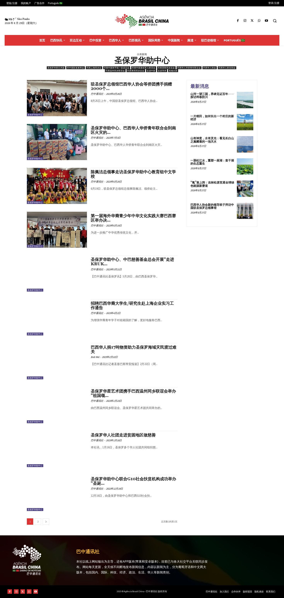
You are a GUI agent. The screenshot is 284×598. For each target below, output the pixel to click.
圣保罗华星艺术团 (56, 68)
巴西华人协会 (209, 68)
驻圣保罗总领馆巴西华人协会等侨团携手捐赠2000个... (131, 86)
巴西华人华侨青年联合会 (189, 68)
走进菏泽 (162, 70)
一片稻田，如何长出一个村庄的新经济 (212, 117)
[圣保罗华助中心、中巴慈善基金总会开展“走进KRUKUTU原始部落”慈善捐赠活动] (57, 273)
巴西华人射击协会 (227, 68)
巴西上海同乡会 (94, 68)
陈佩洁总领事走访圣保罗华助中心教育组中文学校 (133, 174)
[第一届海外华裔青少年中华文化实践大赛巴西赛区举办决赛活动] (57, 230)
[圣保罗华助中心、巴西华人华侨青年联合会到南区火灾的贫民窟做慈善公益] (57, 142)
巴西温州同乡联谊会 (115, 70)
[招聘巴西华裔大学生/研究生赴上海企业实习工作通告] (57, 317)
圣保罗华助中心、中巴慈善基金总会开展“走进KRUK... (132, 262)
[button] (274, 20)
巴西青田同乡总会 (135, 70)
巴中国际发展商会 (75, 68)
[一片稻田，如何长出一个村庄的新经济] (245, 122)
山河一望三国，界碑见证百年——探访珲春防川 (212, 95)
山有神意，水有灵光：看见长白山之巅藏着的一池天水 (212, 139)
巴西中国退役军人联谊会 (143, 68)
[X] (252, 20)
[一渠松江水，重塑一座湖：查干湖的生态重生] (245, 166)
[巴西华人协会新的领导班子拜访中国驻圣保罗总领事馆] (245, 211)
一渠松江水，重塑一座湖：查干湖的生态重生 (212, 162)
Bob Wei (95, 357)
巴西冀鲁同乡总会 (166, 68)
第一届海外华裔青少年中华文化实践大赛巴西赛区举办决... (133, 218)
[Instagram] (244, 20)
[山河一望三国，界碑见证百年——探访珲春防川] (245, 100)
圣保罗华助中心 (35, 114)
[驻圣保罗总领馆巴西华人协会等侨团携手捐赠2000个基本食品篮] (57, 98)
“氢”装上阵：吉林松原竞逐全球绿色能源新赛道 (212, 184)
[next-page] (46, 521)
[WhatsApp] (259, 20)
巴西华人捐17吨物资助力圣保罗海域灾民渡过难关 (133, 349)
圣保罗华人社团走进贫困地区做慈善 (123, 435)
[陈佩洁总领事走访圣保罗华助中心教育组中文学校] (57, 186)
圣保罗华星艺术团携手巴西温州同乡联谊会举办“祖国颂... (133, 393)
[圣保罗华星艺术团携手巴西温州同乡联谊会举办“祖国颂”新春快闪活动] (57, 405)
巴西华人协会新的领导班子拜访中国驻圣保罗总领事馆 (212, 206)
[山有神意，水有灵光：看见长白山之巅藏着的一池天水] (245, 144)
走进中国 (151, 70)
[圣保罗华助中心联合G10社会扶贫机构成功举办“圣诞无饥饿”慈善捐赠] (57, 493)
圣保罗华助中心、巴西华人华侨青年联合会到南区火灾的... (133, 130)
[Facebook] (237, 20)
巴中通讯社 (97, 94)
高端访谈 (173, 70)
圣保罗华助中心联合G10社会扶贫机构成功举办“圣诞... (133, 481)
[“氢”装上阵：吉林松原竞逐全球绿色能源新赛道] (245, 188)
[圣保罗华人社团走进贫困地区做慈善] (57, 449)
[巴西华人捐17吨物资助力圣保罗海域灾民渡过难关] (57, 361)
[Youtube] (266, 20)
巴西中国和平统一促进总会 (116, 68)
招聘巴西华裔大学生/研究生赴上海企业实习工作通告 (132, 306)
